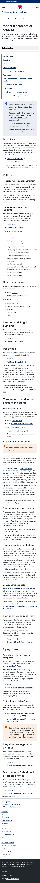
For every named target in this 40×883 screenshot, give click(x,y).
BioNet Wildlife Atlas (13, 666)
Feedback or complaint (8, 857)
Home (3, 19)
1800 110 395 (17, 639)
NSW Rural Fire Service (15, 158)
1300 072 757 (16, 540)
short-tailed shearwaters (24, 549)
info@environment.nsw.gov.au (22, 423)
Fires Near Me (12, 162)
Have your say (5, 854)
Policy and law (6, 821)
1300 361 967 (17, 420)
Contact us (28, 126)
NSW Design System (12, 878)
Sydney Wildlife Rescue (15, 719)
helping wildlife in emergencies (18, 431)
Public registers (6, 831)
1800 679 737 (29, 168)
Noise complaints (9, 67)
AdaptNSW (4, 811)
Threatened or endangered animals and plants (17, 80)
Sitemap (4, 871)
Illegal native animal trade (12, 85)
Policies (3, 828)
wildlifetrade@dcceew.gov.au (22, 642)
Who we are (4, 837)
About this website (8, 835)
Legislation (4, 823)
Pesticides (7, 75)
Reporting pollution (17, 227)
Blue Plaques (5, 817)
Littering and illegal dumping (13, 71)
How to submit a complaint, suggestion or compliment (21, 117)
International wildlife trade (14, 627)
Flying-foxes (7, 88)
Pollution (6, 64)
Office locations (6, 851)
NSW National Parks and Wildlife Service (11, 808)
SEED (3, 814)
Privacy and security (7, 842)
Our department (7, 802)
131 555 (14, 224)
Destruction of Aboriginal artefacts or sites (19, 96)
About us (10, 19)
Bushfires (6, 60)
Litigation (4, 826)
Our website (26, 132)
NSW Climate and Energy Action (11, 804)
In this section (20, 48)
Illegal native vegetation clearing (15, 92)
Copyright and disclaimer (8, 845)
